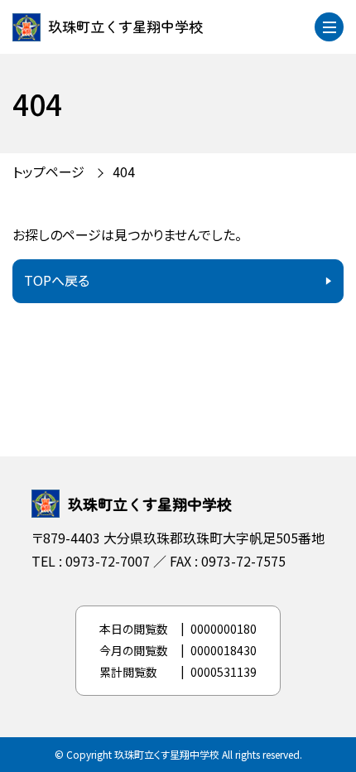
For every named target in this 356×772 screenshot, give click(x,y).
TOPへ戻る (56, 280)
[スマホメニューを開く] (329, 27)
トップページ (48, 171)
